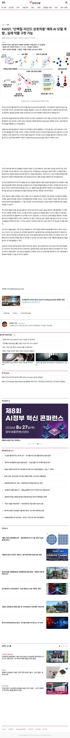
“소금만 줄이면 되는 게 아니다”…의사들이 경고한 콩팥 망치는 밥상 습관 (27, 456)
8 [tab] (41, 443)
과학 (56, 8)
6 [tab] (37, 443)
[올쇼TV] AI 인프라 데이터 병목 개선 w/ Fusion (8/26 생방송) (22, 377)
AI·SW (3, 8)
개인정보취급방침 (21, 729)
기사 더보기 (21, 323)
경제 (38, 8)
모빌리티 (25, 8)
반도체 (11, 8)
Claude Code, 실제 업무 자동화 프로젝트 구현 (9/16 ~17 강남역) (23, 45)
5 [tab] (35, 443)
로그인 (4, 729)
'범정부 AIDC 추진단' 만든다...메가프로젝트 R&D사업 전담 (22, 555)
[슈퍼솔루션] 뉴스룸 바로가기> (31, 302)
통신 (32, 8)
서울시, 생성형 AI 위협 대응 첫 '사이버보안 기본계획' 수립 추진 (23, 607)
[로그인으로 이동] (66, 2)
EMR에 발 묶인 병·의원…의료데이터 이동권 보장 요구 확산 (23, 483)
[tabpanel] (35, 423)
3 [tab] (32, 443)
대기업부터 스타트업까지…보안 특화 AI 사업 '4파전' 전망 (21, 589)
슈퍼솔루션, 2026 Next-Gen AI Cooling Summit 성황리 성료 (43, 300)
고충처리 (30, 729)
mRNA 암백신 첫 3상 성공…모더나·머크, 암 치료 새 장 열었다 (24, 518)
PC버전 (45, 729)
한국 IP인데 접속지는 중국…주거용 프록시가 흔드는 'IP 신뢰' (22, 623)
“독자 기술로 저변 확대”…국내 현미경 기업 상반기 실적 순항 (23, 504)
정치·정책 (64, 8)
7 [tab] (39, 443)
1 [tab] (28, 443)
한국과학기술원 (26, 313)
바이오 (15, 313)
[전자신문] (35, 2)
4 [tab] (34, 443)
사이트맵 (37, 729)
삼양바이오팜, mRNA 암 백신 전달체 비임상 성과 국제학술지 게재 (25, 497)
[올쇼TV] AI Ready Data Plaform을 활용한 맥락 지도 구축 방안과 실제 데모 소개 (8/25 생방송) (33, 382)
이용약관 (10, 729)
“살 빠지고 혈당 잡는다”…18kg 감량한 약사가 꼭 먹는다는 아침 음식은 (27, 490)
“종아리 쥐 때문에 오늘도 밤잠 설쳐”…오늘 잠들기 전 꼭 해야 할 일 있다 (27, 463)
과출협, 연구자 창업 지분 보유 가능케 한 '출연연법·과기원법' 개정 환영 (31, 326)
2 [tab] (30, 443)
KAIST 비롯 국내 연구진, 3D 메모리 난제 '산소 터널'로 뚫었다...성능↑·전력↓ (29, 469)
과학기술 (6, 313)
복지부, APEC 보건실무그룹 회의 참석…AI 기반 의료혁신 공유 (24, 511)
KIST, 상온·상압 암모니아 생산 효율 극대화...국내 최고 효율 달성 (25, 476)
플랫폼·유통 (47, 8)
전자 (17, 8)
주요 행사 (6, 401)
